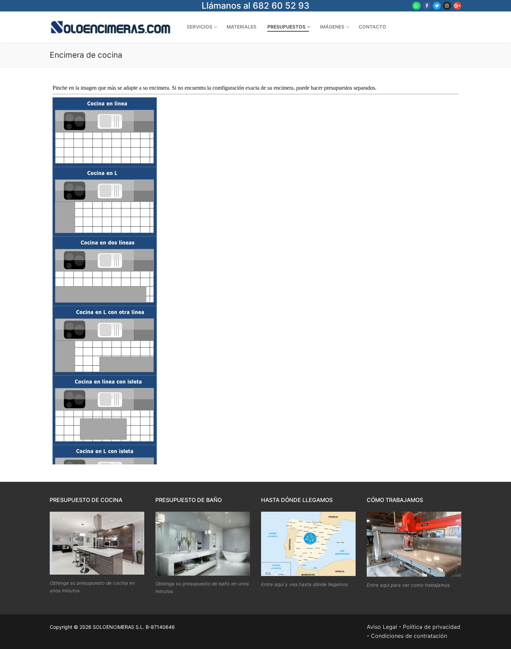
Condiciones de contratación (409, 635)
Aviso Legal (382, 626)
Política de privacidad (431, 626)
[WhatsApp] (416, 6)
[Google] (457, 6)
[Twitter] (437, 6)
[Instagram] (447, 6)
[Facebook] (427, 6)
